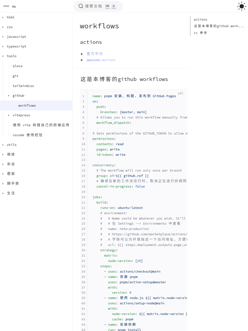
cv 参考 (200, 33)
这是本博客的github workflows (219, 26)
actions (200, 19)
